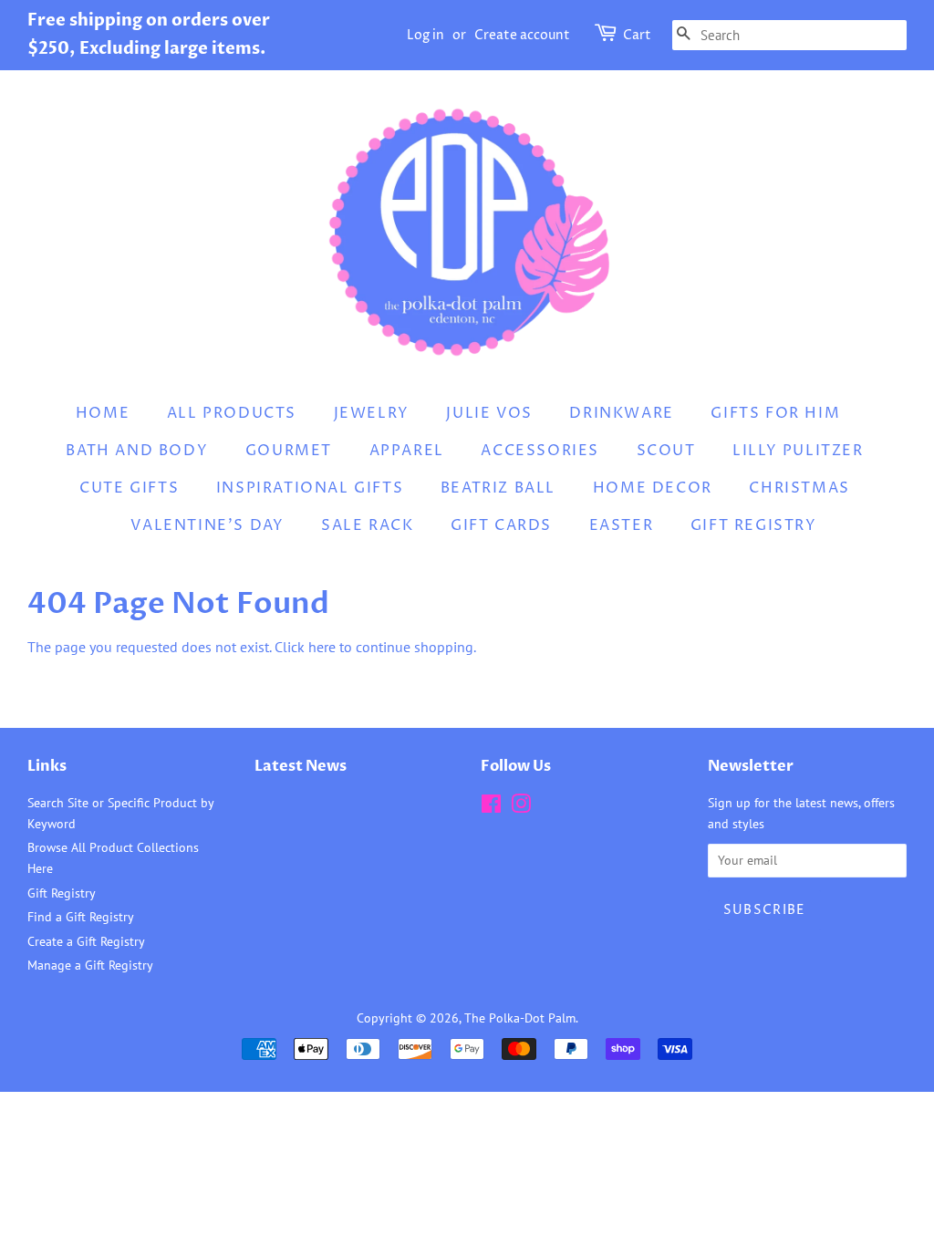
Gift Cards (501, 525)
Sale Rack (367, 525)
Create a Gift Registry (86, 941)
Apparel (406, 451)
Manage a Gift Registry (90, 965)
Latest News (300, 766)
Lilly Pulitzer (797, 451)
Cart (637, 35)
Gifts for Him (775, 413)
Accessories (540, 451)
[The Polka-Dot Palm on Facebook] (491, 807)
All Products (231, 413)
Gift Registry (753, 525)
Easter (621, 525)
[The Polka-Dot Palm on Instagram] (521, 807)
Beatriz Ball (498, 488)
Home (103, 413)
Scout (666, 451)
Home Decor (652, 488)
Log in (425, 35)
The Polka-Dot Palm (520, 1018)
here (322, 647)
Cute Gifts (129, 488)
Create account (522, 35)
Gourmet (288, 451)
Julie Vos (489, 413)
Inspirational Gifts (309, 488)
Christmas (799, 488)
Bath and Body (137, 451)
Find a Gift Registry (80, 917)
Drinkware (621, 413)
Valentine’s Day (207, 525)
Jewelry (372, 413)
